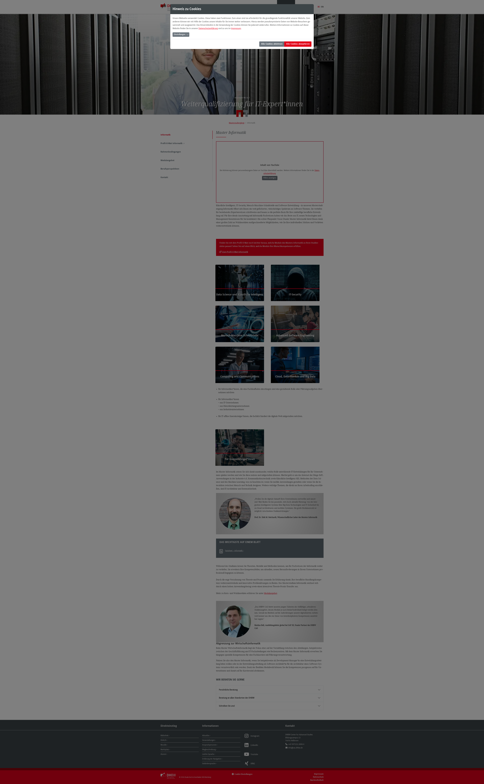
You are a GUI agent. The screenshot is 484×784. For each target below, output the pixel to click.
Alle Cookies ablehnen (272, 44)
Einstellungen (179, 34)
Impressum (236, 28)
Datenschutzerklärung (208, 28)
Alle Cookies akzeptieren (298, 44)
